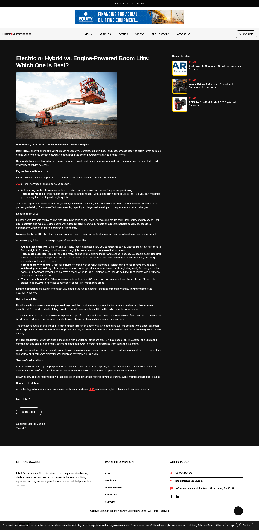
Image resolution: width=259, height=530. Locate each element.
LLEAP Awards (113, 487)
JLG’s (92, 389)
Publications (161, 34)
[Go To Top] (238, 510)
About (108, 473)
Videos (139, 34)
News (88, 34)
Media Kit (110, 480)
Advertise (183, 34)
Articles (105, 34)
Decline (246, 525)
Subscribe (246, 34)
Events (123, 34)
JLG (18, 184)
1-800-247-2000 (183, 473)
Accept (230, 525)
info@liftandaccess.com (189, 481)
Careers (110, 501)
